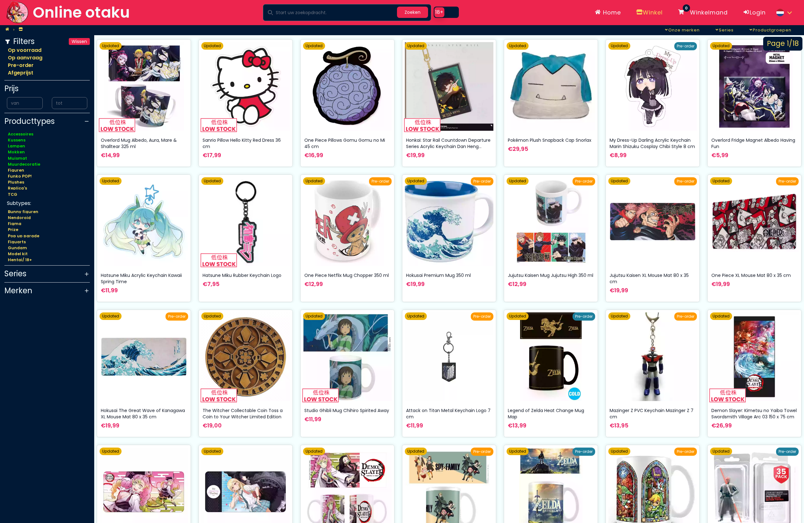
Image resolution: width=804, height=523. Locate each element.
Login (758, 12)
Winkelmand (706, 11)
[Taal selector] (784, 12)
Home (611, 12)
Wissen (79, 41)
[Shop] (21, 29)
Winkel (653, 12)
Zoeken (413, 12)
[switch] (446, 12)
